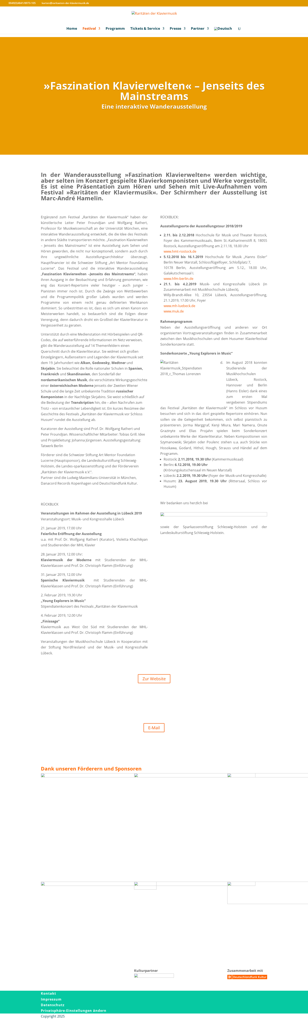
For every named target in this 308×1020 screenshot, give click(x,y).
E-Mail (154, 728)
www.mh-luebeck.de (179, 306)
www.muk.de (174, 311)
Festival (89, 29)
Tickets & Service (145, 29)
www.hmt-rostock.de (180, 251)
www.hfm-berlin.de (178, 278)
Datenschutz (53, 1005)
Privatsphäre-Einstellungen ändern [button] (73, 1010)
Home (71, 29)
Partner (197, 29)
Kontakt (48, 993)
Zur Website (154, 679)
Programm (115, 29)
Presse (175, 29)
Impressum (51, 999)
